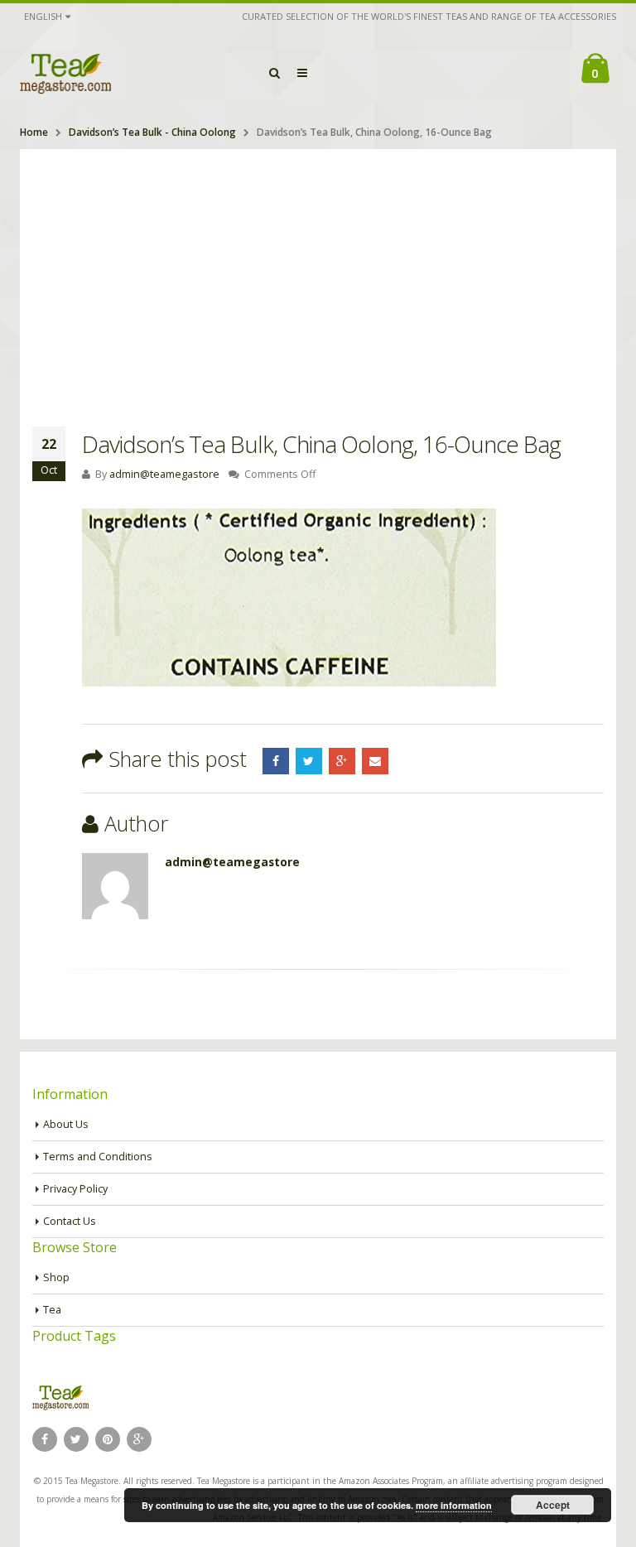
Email (375, 761)
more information (454, 1505)
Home (34, 132)
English (43, 16)
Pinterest (107, 1439)
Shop (56, 1277)
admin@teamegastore (164, 474)
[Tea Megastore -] (65, 73)
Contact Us (69, 1221)
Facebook (276, 761)
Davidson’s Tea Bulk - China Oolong (152, 132)
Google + (342, 761)
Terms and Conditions (97, 1156)
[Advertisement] (318, 273)
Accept (553, 1504)
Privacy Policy (75, 1189)
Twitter (309, 761)
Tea (52, 1310)
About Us (66, 1124)
